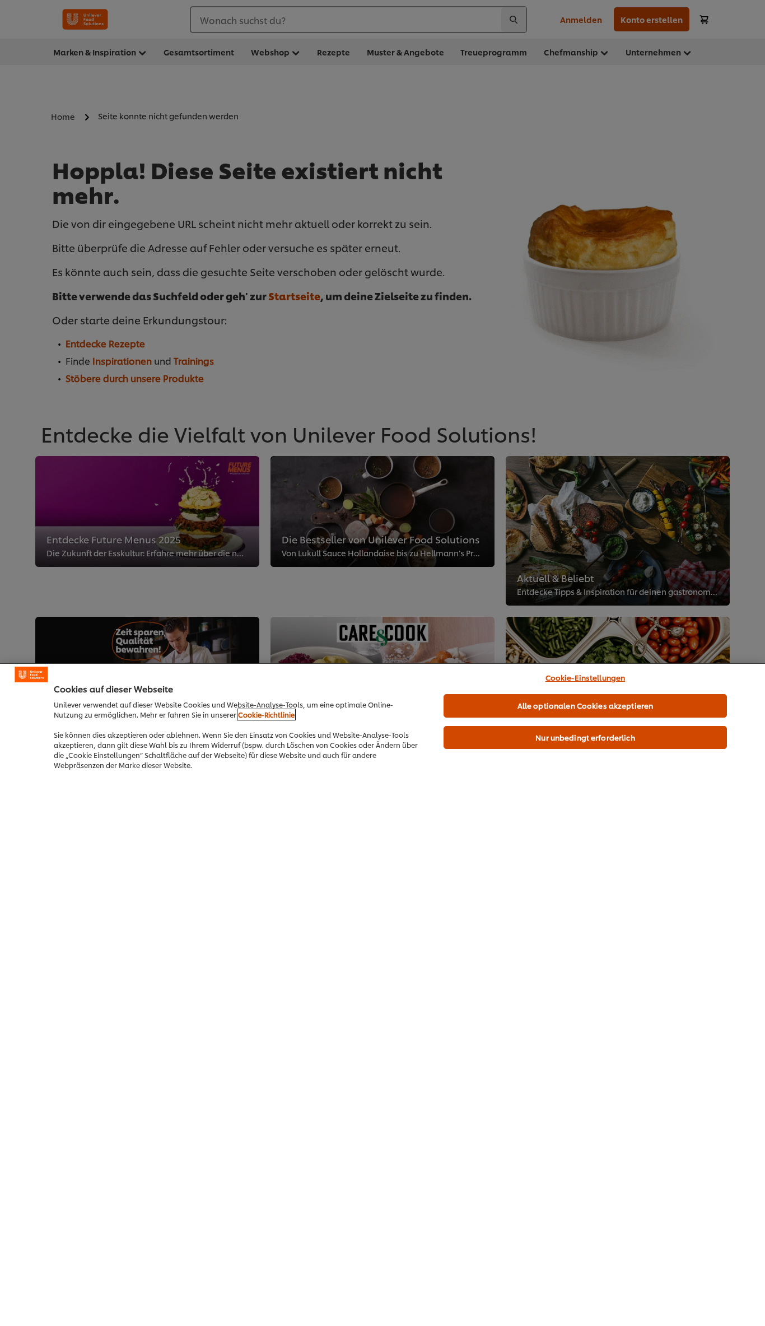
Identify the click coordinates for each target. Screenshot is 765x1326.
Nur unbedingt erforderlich (585, 737)
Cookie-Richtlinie (266, 714)
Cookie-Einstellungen (585, 677)
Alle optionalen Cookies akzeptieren (585, 705)
